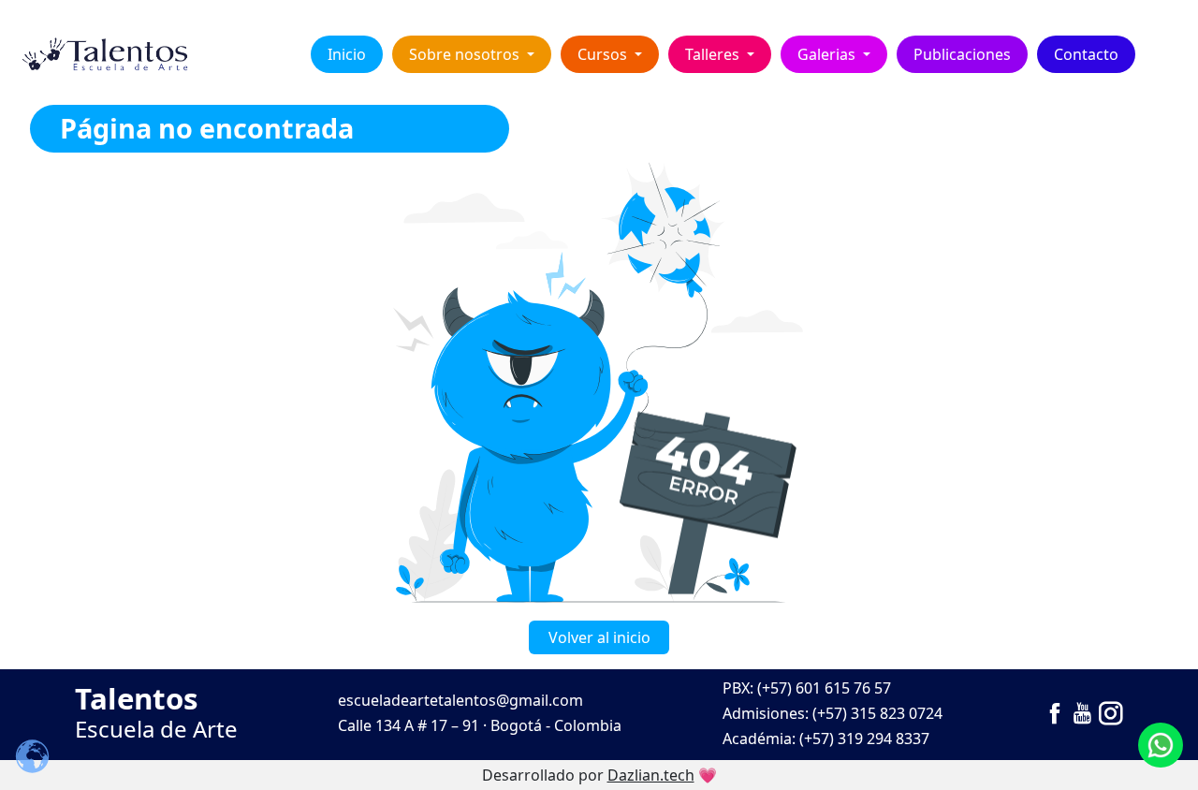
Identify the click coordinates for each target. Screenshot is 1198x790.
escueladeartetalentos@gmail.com (460, 700)
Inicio (347, 54)
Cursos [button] (604, 54)
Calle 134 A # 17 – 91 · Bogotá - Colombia (479, 725)
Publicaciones (962, 54)
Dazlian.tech (650, 775)
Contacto (1086, 54)
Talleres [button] (714, 54)
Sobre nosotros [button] (466, 54)
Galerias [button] (828, 54)
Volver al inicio (599, 637)
